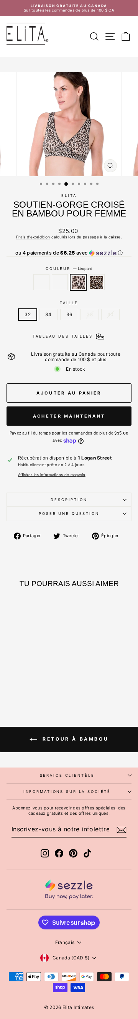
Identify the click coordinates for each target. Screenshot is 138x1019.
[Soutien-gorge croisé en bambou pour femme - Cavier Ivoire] (17, 682)
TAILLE (69, 303)
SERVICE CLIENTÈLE (67, 775)
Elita (68, 195)
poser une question (69, 513)
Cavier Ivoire (41, 282)
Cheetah (96, 282)
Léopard (78, 282)
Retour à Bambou (74, 739)
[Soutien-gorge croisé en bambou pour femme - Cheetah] (43, 682)
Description (69, 500)
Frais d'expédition (33, 237)
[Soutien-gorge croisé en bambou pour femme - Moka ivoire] (26, 682)
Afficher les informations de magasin (51, 475)
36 (69, 314)
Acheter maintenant (69, 416)
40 (110, 314)
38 (90, 314)
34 (48, 314)
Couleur (69, 268)
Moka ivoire (59, 282)
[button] (69, 253)
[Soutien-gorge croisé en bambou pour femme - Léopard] (35, 682)
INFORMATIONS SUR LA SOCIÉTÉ (67, 791)
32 (28, 314)
